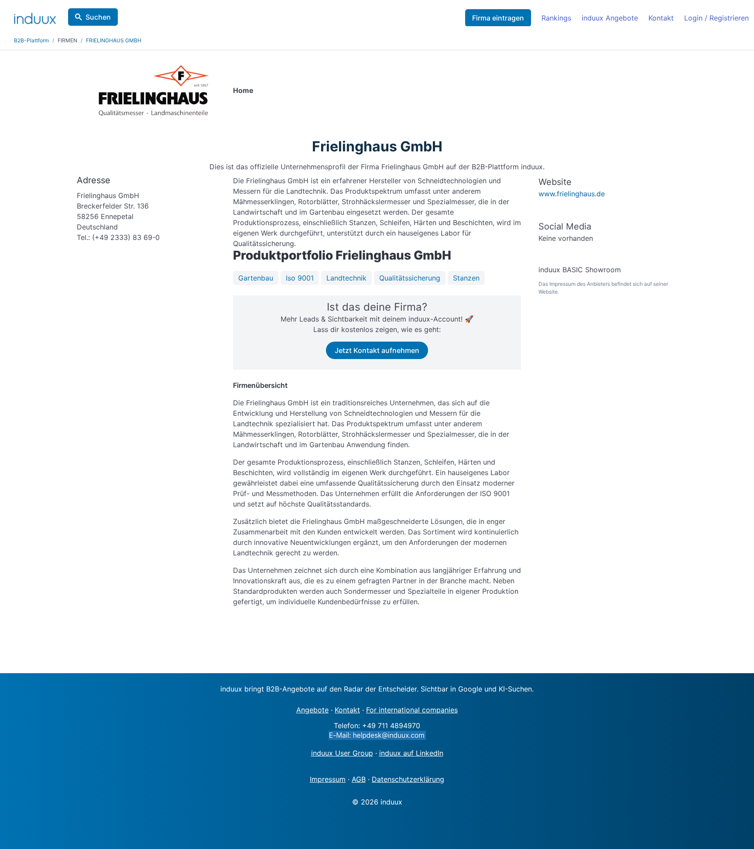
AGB (359, 779)
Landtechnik (346, 278)
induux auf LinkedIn (411, 753)
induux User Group (342, 753)
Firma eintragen (498, 18)
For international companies (412, 709)
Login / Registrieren (716, 18)
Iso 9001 (300, 278)
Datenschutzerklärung (408, 779)
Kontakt (661, 18)
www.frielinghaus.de (571, 193)
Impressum (328, 779)
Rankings (556, 18)
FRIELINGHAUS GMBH (113, 40)
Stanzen (466, 278)
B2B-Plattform (31, 40)
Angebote (312, 709)
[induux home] (35, 16)
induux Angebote (610, 18)
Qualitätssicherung (409, 278)
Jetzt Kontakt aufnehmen (377, 350)
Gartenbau (255, 278)
